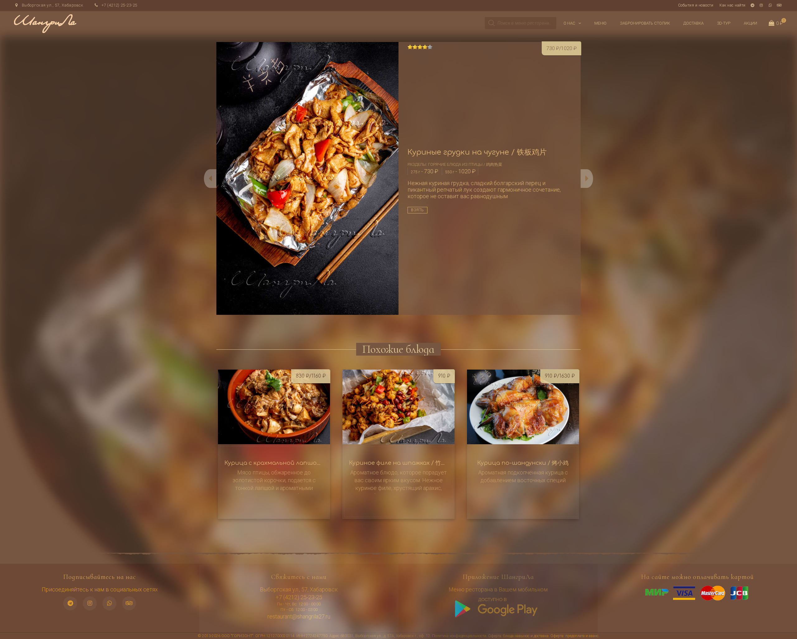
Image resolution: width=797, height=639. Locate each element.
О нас (569, 23)
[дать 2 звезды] (415, 46)
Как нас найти (732, 5)
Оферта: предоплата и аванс (574, 636)
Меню (600, 23)
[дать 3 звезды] (419, 46)
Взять (417, 210)
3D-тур (723, 23)
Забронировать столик (645, 23)
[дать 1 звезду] (410, 46)
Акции (750, 23)
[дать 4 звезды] (424, 46)
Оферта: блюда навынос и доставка (518, 636)
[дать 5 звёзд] (429, 46)
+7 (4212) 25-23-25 (118, 5)
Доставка (693, 23)
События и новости (696, 5)
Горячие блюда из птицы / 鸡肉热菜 (465, 164)
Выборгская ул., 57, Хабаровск (52, 5)
